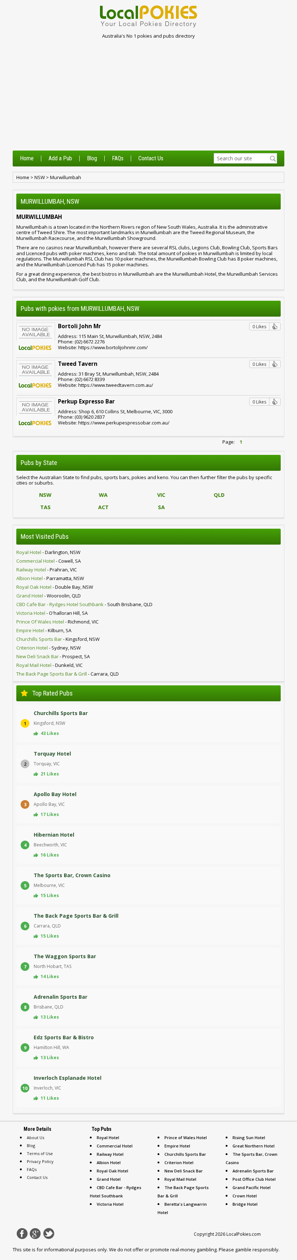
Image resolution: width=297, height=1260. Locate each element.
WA (103, 494)
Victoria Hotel (110, 1204)
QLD (219, 494)
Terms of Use (40, 1153)
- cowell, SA (48, 561)
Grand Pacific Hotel (252, 1187)
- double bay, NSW (54, 587)
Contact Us (150, 158)
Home (27, 158)
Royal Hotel (108, 1137)
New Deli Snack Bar (183, 1171)
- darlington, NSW (48, 552)
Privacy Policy (40, 1161)
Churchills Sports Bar (185, 1154)
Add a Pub (60, 158)
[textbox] (245, 158)
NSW (39, 177)
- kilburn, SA (43, 630)
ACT (103, 507)
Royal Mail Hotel (180, 1179)
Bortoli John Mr (79, 326)
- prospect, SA (53, 656)
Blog (92, 158)
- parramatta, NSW (50, 578)
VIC (161, 494)
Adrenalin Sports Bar (253, 1171)
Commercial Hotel (115, 1146)
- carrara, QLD (67, 674)
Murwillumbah (65, 177)
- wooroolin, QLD (48, 595)
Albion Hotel (109, 1162)
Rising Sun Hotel (249, 1137)
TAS (45, 507)
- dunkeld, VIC (49, 665)
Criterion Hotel (178, 1162)
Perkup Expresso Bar (86, 401)
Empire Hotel (177, 1146)
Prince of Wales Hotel (185, 1137)
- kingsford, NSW (58, 639)
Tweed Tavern (77, 363)
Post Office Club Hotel (254, 1179)
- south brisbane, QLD (84, 604)
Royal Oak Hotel (112, 1171)
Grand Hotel (109, 1179)
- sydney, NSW (48, 647)
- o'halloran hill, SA (52, 613)
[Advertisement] (148, 96)
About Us (35, 1137)
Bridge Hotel (245, 1204)
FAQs (118, 158)
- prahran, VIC (46, 569)
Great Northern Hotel (254, 1146)
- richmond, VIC (57, 621)
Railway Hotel (110, 1154)
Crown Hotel (245, 1195)
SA (161, 507)
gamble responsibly (257, 1249)
